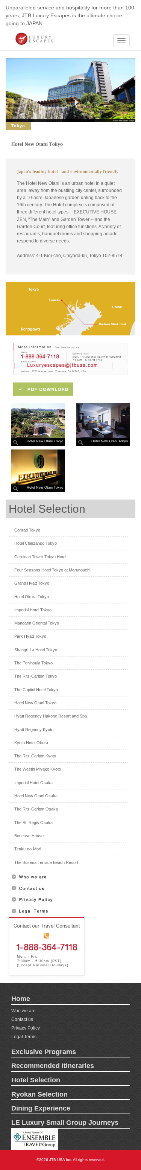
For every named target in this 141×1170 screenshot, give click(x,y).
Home (20, 998)
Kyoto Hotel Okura (31, 742)
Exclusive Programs (43, 1052)
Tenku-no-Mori (27, 849)
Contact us (22, 1019)
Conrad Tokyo (27, 530)
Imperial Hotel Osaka (33, 782)
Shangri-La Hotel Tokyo (35, 649)
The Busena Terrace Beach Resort (46, 862)
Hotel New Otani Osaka (36, 796)
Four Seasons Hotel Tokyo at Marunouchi (52, 570)
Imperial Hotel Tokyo (33, 610)
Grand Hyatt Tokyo (31, 583)
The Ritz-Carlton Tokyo (35, 676)
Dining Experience (40, 1108)
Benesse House (29, 835)
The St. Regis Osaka (33, 822)
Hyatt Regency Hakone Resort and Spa (50, 716)
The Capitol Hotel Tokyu (36, 689)
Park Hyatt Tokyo (30, 636)
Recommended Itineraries (52, 1065)
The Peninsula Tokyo (33, 663)
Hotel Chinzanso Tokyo (35, 543)
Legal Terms (23, 1036)
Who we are (23, 1010)
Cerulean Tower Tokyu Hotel (40, 557)
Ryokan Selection (39, 1094)
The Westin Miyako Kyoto (37, 769)
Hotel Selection (35, 1080)
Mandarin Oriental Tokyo (36, 623)
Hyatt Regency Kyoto (33, 729)
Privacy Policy (25, 1028)
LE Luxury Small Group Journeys (64, 1122)
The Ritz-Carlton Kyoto (35, 756)
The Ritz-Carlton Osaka (36, 809)
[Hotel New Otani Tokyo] (38, 421)
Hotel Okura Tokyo (31, 596)
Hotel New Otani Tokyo (35, 703)
